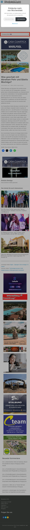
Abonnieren (21, 19)
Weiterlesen (15, 23)
